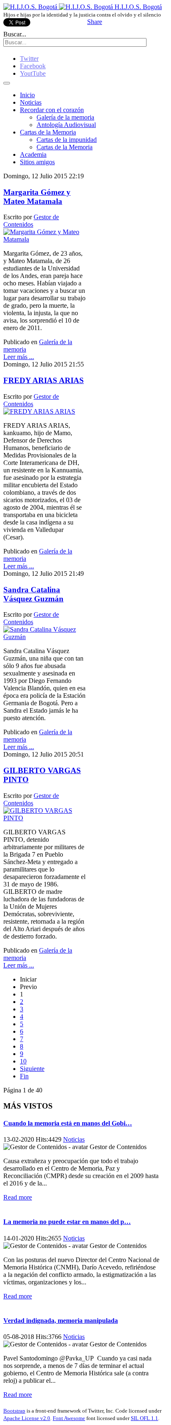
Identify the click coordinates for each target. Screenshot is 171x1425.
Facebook (33, 65)
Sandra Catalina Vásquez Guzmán (33, 594)
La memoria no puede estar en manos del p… (67, 1221)
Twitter (29, 58)
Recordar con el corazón (52, 109)
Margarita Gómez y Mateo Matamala (37, 197)
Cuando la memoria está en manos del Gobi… (67, 1123)
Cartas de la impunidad (67, 139)
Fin (24, 1076)
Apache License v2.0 (26, 1418)
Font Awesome (69, 1418)
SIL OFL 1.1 (144, 1418)
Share (94, 21)
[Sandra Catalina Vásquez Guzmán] (44, 636)
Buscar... (14, 34)
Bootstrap (14, 1411)
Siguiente (32, 1068)
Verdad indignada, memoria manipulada (60, 1320)
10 (23, 1061)
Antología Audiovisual (66, 124)
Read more (17, 1197)
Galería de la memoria (65, 117)
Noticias (31, 102)
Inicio (27, 94)
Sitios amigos (37, 161)
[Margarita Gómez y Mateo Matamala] (44, 239)
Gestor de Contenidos (31, 220)
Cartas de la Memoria (48, 132)
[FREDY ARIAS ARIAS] (39, 411)
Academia (33, 154)
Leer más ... (18, 356)
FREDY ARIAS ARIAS (43, 380)
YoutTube (33, 73)
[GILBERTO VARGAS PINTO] (44, 817)
